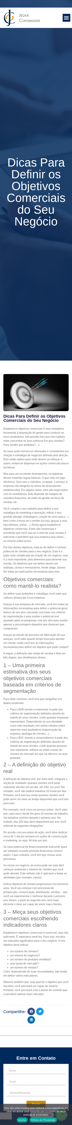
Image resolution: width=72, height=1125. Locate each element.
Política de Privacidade (43, 1120)
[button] (66, 18)
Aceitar (22, 1120)
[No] (66, 1114)
